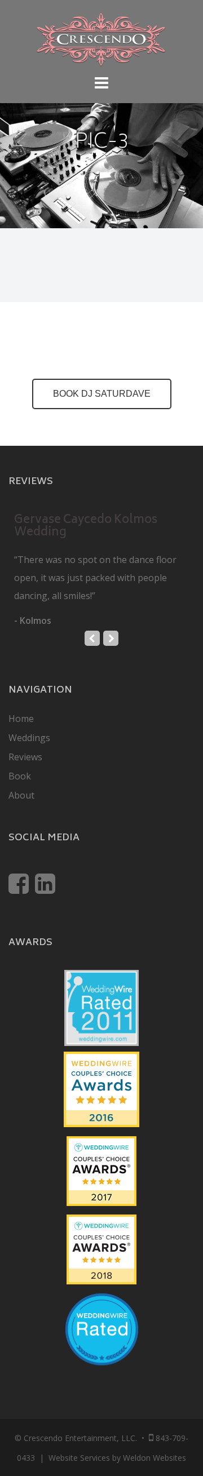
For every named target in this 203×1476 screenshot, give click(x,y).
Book (19, 776)
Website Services (79, 1457)
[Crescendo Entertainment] (101, 38)
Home (21, 718)
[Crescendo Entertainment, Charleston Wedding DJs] (101, 1004)
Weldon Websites (154, 1457)
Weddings (29, 738)
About (21, 795)
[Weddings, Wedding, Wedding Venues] (101, 1307)
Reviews (25, 757)
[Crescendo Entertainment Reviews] (101, 1085)
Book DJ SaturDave (102, 393)
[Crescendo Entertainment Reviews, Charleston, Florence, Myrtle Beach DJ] (101, 1344)
